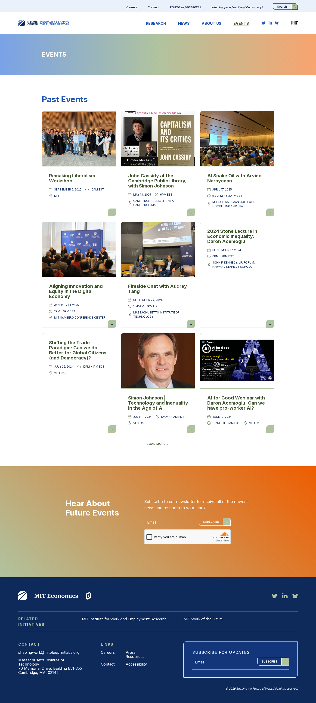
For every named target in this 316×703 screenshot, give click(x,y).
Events (241, 23)
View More (22, 595)
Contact (108, 664)
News (184, 23)
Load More (156, 443)
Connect (153, 7)
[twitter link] (264, 23)
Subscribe (211, 521)
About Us (211, 23)
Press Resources (135, 654)
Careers (132, 7)
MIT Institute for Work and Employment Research (124, 619)
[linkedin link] (270, 23)
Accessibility (136, 664)
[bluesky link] (277, 23)
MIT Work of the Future (203, 619)
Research (156, 23)
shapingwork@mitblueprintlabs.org (48, 652)
